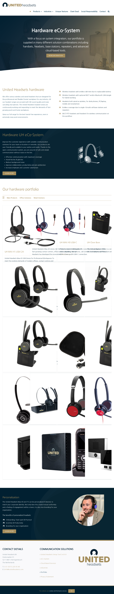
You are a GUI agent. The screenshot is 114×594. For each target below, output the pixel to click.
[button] (108, 11)
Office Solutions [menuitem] (25, 198)
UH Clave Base (93, 242)
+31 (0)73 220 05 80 (12, 566)
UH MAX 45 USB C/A (14, 252)
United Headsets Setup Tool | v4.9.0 (53, 554)
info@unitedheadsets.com (14, 569)
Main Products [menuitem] (12, 198)
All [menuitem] (3, 198)
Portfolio (44, 572)
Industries (44, 568)
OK (71, 591)
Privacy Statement (47, 576)
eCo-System (45, 559)
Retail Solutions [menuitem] (39, 198)
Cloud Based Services (48, 563)
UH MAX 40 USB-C (68, 242)
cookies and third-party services (58, 591)
